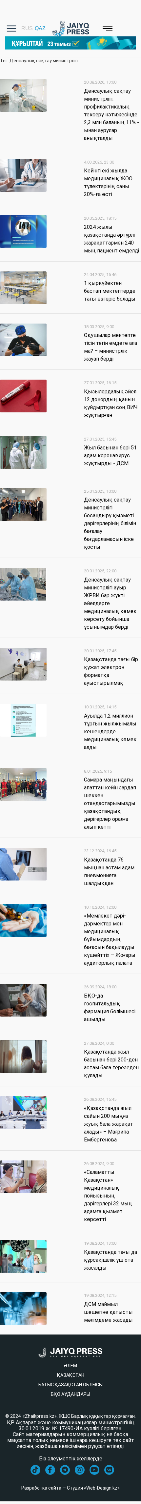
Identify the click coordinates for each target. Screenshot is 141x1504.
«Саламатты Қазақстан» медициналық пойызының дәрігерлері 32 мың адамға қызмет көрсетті (108, 1195)
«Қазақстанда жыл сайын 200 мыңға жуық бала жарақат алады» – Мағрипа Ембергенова (108, 1124)
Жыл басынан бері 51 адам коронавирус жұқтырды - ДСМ (110, 455)
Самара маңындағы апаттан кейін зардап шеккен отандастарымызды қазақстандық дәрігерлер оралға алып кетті (110, 803)
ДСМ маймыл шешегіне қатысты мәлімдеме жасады (108, 1312)
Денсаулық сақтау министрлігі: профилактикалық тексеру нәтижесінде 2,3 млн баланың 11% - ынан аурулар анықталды (111, 114)
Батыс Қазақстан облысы (70, 1384)
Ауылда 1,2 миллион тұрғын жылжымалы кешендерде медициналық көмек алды (110, 731)
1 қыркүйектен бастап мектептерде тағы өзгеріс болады (109, 291)
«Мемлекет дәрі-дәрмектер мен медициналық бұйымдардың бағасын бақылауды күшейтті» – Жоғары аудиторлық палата (109, 939)
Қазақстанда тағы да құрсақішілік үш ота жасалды (110, 1260)
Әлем (70, 1365)
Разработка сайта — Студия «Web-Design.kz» (70, 1488)
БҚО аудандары (70, 1394)
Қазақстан (70, 1375)
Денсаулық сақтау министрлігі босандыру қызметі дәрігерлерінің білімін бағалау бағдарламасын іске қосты (110, 523)
